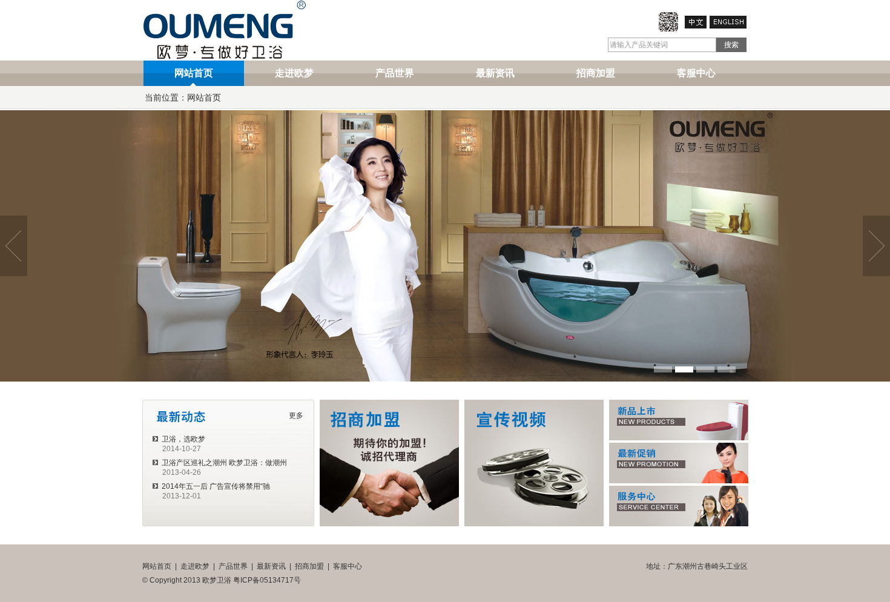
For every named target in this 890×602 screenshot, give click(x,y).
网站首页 (193, 73)
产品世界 (394, 73)
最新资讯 (495, 73)
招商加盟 (595, 73)
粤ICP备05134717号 (267, 580)
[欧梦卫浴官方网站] (668, 29)
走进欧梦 (294, 73)
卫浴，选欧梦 (182, 439)
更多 (296, 415)
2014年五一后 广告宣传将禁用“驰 (215, 486)
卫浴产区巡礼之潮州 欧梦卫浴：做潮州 (223, 462)
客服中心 (696, 73)
